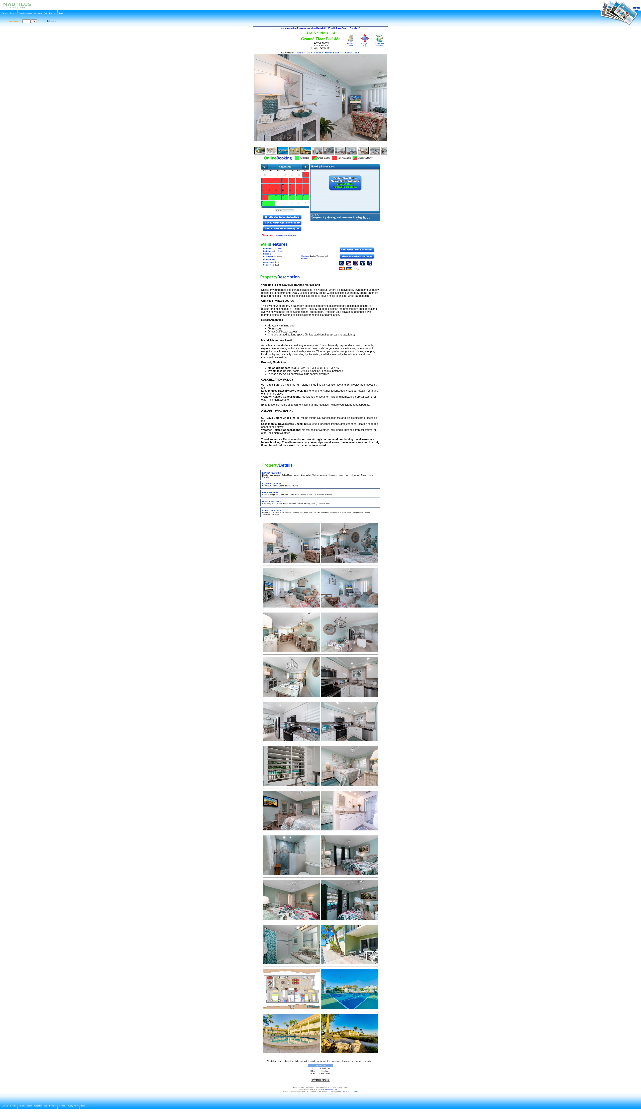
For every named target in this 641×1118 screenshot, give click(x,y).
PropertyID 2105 (351, 52)
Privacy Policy (72, 1106)
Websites (38, 13)
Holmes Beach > (333, 52)
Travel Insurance (25, 13)
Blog (45, 13)
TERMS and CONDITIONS (284, 235)
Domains (52, 13)
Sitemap (61, 1106)
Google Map (364, 45)
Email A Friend (350, 45)
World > (301, 52)
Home (60, 13)
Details (279, 248)
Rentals (13, 13)
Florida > (318, 52)
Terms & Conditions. (350, 1091)
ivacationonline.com (329, 1089)
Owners (5, 13)
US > (309, 52)
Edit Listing (51, 21)
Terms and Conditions (379, 45)
